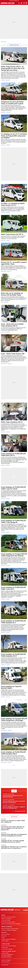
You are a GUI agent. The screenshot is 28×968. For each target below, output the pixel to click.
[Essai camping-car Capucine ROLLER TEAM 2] (14, 676)
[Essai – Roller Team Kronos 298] (14, 343)
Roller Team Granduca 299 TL (12, 422)
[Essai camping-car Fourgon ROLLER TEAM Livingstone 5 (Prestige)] (14, 708)
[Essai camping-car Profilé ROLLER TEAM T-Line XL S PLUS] (14, 476)
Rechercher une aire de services (8, 917)
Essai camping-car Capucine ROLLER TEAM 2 (11, 687)
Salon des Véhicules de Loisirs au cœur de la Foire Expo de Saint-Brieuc (14, 802)
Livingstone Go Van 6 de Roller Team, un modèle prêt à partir (12, 103)
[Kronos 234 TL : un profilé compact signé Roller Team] (14, 251)
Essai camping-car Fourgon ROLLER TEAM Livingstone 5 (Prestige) (14, 719)
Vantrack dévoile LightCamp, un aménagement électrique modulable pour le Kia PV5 (14, 835)
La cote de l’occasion (5, 920)
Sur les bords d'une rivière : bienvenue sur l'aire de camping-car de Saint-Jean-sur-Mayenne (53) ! (12, 828)
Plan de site (3, 936)
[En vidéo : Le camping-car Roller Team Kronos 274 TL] (14, 193)
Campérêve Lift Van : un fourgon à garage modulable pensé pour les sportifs (12, 841)
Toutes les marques (5, 934)
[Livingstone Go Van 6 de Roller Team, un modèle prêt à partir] (14, 91)
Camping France (4, 947)
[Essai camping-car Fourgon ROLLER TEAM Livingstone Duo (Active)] (14, 543)
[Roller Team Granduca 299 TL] (14, 411)
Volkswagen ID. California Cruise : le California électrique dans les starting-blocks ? (14, 847)
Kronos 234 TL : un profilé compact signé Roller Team (14, 263)
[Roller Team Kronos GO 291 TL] (14, 224)
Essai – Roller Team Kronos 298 (12, 354)
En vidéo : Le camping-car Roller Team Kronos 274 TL (13, 204)
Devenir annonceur (5, 962)
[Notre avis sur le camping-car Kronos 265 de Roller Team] (14, 282)
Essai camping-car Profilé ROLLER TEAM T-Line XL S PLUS (13, 488)
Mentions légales (5, 941)
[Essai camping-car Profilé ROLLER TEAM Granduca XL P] (14, 610)
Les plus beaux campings (6, 949)
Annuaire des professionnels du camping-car (11, 923)
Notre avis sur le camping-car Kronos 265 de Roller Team (12, 294)
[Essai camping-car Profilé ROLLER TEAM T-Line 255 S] (14, 577)
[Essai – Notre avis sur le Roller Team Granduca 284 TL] (14, 313)
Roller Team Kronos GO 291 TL (12, 234)
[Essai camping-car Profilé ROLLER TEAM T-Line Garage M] (14, 510)
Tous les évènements (20, 811)
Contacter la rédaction (6, 960)
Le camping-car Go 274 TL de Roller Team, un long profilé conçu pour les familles (14, 136)
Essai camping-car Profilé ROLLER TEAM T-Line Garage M (13, 521)
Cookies (3, 937)
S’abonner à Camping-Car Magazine (9, 930)
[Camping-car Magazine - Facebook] (24, 3)
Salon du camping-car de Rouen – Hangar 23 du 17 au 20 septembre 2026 (14, 807)
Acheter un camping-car (6, 918)
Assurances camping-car (14, 0)
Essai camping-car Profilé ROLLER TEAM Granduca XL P (13, 622)
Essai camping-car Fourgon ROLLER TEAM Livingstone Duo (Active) (14, 555)
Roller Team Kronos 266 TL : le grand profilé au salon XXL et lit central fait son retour (12, 68)
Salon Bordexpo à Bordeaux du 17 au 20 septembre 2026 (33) (13, 796)
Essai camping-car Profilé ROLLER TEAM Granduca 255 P (13, 655)
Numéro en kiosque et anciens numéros (10, 928)
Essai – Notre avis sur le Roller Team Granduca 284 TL (12, 325)
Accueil (2, 41)
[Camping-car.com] (7, 3)
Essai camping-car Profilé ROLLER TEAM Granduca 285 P (13, 753)
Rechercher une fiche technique (8, 922)
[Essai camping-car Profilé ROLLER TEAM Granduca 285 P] (14, 741)
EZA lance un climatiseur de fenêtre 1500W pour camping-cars (13, 821)
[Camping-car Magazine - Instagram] (26, 3)
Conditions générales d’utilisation (8, 939)
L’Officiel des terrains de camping (8, 945)
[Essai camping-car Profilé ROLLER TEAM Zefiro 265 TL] (14, 443)
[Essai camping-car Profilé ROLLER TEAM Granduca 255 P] (14, 644)
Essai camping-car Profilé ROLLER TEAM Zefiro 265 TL (13, 454)
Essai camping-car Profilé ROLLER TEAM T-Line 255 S (13, 588)
